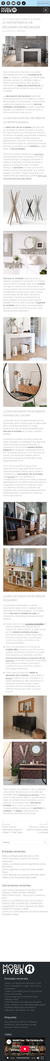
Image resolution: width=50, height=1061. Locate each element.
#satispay (25, 1024)
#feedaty (33, 1022)
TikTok (24, 3)
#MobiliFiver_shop (12, 1024)
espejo (9, 678)
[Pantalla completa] (42, 1058)
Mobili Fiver (10, 31)
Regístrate (43, 3)
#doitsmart (24, 1022)
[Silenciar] (38, 1058)
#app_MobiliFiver (11, 1022)
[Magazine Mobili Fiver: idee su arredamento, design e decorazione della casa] (9, 10)
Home (4, 19)
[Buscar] (45, 842)
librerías (11, 476)
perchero (38, 154)
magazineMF (8, 906)
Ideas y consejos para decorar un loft (20, 856)
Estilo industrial (21, 1027)
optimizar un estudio (28, 794)
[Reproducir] (8, 1058)
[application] (25, 1048)
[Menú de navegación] (45, 10)
